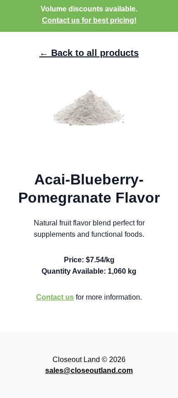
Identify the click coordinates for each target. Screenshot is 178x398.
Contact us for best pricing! (89, 20)
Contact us (55, 297)
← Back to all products (89, 53)
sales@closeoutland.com (89, 370)
